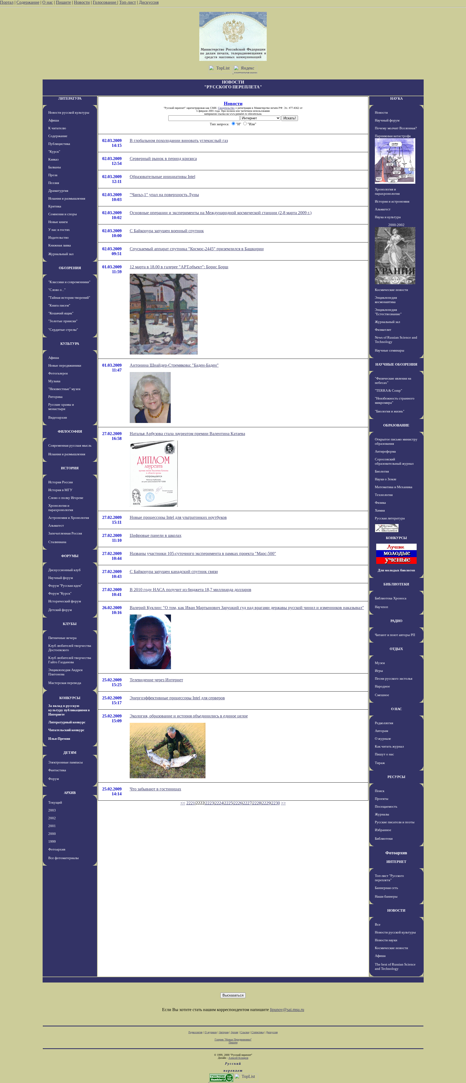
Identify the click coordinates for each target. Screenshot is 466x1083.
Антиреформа (385, 451)
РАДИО (396, 621)
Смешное (382, 695)
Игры (379, 671)
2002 (52, 818)
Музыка (54, 381)
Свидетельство (226, 107)
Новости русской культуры (68, 112)
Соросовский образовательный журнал (394, 461)
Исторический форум (64, 601)
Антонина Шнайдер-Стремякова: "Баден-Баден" (174, 365)
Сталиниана (57, 542)
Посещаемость (386, 806)
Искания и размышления (66, 198)
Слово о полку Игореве (65, 498)
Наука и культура (388, 217)
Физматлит (383, 330)
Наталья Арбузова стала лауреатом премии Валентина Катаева (187, 433)
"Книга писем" (59, 305)
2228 (256, 803)
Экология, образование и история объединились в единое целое (189, 716)
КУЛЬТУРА (69, 344)
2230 (275, 803)
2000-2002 (396, 225)
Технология (384, 495)
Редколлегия (384, 723)
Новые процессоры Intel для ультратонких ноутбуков (178, 517)
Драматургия (58, 191)
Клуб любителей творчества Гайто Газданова (69, 660)
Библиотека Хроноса (390, 598)
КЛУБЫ (70, 624)
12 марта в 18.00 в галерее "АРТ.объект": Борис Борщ (179, 267)
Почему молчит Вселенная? (396, 128)
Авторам (381, 731)
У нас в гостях (59, 230)
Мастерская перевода (64, 683)
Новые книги (58, 222)
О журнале (383, 739)
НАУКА (396, 98)
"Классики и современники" (69, 282)
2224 (219, 803)
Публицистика (59, 144)
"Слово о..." (57, 290)
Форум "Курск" (59, 593)
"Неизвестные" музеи (64, 389)
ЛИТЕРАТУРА (69, 98)
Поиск (379, 791)
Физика (380, 503)
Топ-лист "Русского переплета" (389, 878)
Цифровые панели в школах (155, 535)
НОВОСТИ (396, 910)
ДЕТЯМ (69, 753)
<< (182, 803)
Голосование (105, 2)
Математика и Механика (393, 487)
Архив (234, 1032)
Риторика (55, 397)
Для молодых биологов (396, 570)
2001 (52, 826)
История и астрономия (392, 201)
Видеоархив (57, 417)
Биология (382, 471)
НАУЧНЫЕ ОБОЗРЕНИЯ (396, 364)
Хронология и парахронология (60, 508)
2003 (52, 810)
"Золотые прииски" (62, 321)
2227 (247, 803)
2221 (190, 803)
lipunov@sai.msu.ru (287, 1009)
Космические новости (391, 290)
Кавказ (53, 159)
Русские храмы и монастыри (61, 406)
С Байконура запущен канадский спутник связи (174, 571)
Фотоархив (56, 849)
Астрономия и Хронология (68, 518)
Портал (6, 2)
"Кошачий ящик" (60, 313)
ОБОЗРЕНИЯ (70, 268)
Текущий (55, 802)
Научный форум (60, 578)
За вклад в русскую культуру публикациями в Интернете (69, 710)
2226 (238, 803)
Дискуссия (149, 2)
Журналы (382, 814)
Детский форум (60, 610)
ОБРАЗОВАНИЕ (396, 425)
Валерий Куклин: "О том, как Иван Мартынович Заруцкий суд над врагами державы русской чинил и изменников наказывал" (247, 607)
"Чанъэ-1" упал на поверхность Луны (164, 194)
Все (378, 924)
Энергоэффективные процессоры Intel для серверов (177, 698)
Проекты (381, 799)
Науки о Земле (385, 479)
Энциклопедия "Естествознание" (388, 312)
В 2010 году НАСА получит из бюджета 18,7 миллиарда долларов (190, 589)
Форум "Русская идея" (65, 586)
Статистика (257, 1032)
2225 (228, 803)
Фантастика (57, 770)
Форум (53, 779)
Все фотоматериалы (63, 858)
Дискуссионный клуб (64, 570)
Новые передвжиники (64, 365)
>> (283, 803)
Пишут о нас (384, 754)
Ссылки (244, 1032)
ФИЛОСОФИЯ (70, 431)
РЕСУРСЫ (396, 777)
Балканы (54, 167)
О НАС (396, 709)
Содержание (27, 2)
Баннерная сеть (386, 888)
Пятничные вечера (62, 638)
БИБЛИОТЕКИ (396, 584)
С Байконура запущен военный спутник (167, 230)
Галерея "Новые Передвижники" (233, 1039)
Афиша (53, 120)
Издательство (58, 237)
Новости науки (386, 940)
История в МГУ (60, 490)
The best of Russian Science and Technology (395, 966)
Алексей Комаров (238, 1057)
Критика (54, 206)
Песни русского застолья (393, 678)
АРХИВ (70, 793)
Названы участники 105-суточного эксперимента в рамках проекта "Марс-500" (203, 553)
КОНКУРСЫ (69, 698)
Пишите (63, 2)
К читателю (57, 128)
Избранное (383, 830)
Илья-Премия (59, 739)
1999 (52, 841)
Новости (82, 2)
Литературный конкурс (66, 722)
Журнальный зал (60, 254)
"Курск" (54, 152)
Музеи (380, 663)
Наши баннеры (386, 896)
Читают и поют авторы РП (395, 635)
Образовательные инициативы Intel (162, 176)
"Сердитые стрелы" (63, 330)
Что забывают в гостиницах (155, 789)
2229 (266, 803)
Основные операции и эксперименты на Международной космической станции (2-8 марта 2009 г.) (220, 212)
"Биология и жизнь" (389, 411)
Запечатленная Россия (65, 533)
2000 (52, 834)
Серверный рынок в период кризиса (163, 158)
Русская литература (390, 518)
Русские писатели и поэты (394, 822)
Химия (380, 510)
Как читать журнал (389, 746)
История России (60, 482)
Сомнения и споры (62, 214)
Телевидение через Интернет (156, 680)
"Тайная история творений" (69, 298)
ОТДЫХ (396, 649)
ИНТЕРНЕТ (396, 862)
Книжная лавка (59, 245)
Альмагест (56, 525)
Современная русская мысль (69, 445)
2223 (209, 803)
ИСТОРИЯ (69, 468)
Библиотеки (384, 838)
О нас (47, 2)
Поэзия (53, 183)
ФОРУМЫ (69, 556)
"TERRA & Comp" (388, 390)
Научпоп (381, 607)
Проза (52, 175)
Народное (382, 686)
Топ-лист (127, 2)
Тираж (380, 763)
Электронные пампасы (65, 762)
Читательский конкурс (66, 730)
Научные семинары (389, 350)
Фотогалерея (58, 373)
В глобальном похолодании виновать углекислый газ (179, 140)
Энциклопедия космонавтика (386, 300)
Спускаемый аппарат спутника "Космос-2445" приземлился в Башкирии (197, 249)
